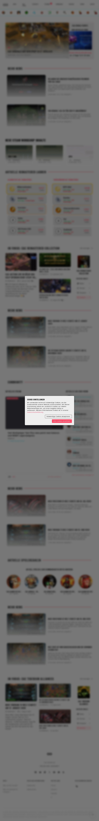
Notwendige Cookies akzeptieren (58, 416)
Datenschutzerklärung (35, 412)
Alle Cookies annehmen (61, 421)
